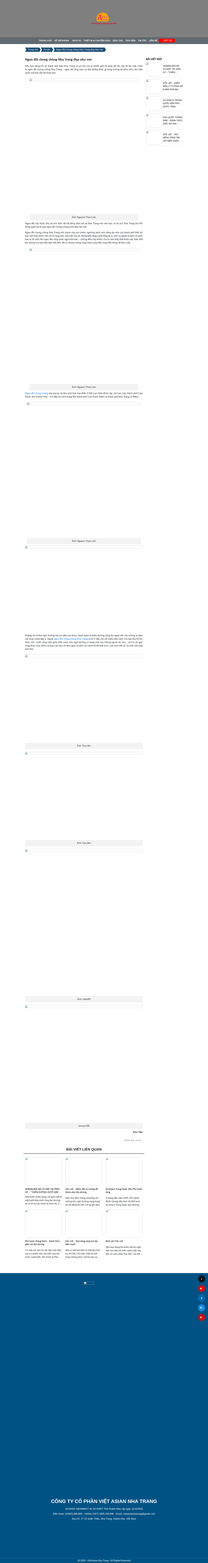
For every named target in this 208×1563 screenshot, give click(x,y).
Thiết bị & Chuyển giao (97, 40)
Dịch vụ (76, 40)
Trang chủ (45, 40)
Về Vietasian (61, 40)
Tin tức (142, 40)
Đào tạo (118, 40)
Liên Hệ (153, 40)
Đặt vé (167, 40)
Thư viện (130, 40)
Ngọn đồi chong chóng (36, 393)
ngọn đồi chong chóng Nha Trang (71, 639)
